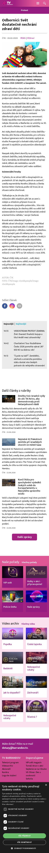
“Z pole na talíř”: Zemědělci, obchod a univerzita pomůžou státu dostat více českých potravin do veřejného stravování (29, 361)
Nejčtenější (21, 324)
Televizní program (10, 762)
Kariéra (5, 772)
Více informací (7, 804)
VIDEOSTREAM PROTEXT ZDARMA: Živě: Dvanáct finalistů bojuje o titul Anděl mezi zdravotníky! (29, 334)
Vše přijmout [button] (24, 836)
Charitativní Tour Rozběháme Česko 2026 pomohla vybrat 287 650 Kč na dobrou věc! (28, 346)
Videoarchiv (7, 766)
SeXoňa (29, 779)
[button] (24, 848)
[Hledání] (44, 3)
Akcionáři (6, 769)
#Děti (23, 38)
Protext (24, 10)
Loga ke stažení (9, 775)
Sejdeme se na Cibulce (36, 769)
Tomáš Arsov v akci (34, 766)
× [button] (46, 785)
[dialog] (24, 817)
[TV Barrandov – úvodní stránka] (7, 3)
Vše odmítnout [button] (24, 842)
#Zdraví (30, 38)
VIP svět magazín (34, 762)
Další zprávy (24, 537)
